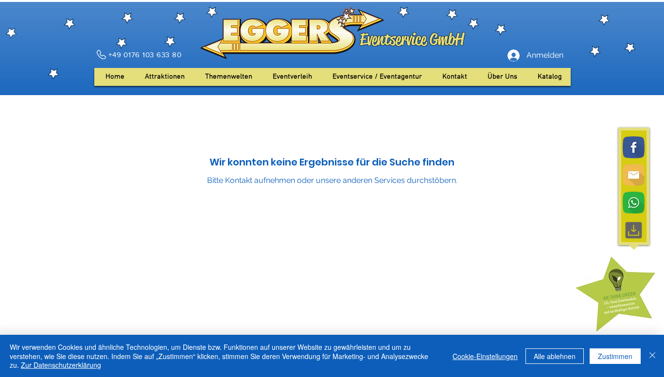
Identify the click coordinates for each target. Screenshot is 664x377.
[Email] (634, 175)
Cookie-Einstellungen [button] (485, 356)
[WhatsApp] (634, 202)
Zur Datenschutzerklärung (61, 365)
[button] (502, 77)
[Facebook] (634, 147)
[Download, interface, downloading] (634, 230)
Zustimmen (615, 356)
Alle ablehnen (555, 356)
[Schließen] (652, 356)
